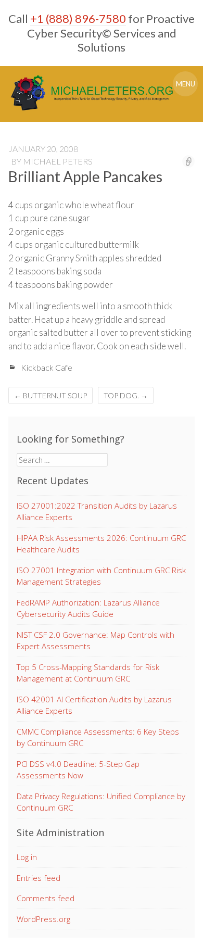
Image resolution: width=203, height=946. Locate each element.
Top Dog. (126, 395)
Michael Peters (58, 161)
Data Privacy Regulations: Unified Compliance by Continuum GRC (101, 802)
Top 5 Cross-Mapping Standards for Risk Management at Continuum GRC (88, 673)
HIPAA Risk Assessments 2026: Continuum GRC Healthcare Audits (101, 544)
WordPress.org (43, 919)
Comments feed (45, 898)
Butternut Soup (50, 395)
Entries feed (38, 878)
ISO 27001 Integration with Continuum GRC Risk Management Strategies (101, 576)
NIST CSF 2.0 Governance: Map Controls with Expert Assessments (95, 640)
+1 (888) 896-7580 (78, 18)
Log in (27, 857)
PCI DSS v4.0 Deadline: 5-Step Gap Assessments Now (78, 770)
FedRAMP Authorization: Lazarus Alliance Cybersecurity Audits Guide (88, 608)
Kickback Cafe (46, 367)
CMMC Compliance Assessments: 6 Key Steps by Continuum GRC (98, 737)
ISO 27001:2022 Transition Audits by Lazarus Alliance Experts (97, 511)
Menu (185, 84)
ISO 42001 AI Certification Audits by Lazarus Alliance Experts (94, 705)
